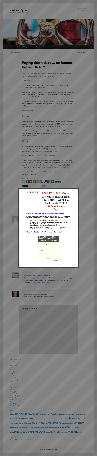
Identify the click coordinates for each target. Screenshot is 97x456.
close (76, 265)
